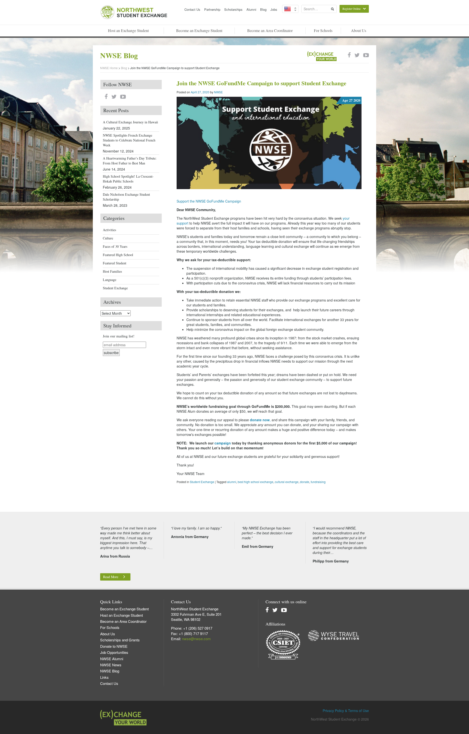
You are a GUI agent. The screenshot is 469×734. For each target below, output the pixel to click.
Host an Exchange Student (128, 30)
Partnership (212, 9)
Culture (108, 238)
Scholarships (233, 9)
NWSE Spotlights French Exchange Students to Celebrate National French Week (129, 140)
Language (109, 279)
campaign (223, 443)
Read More (110, 576)
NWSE (218, 92)
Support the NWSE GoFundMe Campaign (209, 201)
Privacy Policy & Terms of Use (346, 710)
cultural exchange (286, 482)
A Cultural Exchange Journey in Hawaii (130, 122)
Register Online (351, 9)
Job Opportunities (114, 652)
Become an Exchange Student (199, 30)
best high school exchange (255, 482)
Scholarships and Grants (120, 639)
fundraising (318, 482)
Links (104, 677)
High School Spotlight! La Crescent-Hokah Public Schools (128, 179)
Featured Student (114, 263)
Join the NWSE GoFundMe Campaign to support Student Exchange (261, 83)
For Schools (323, 30)
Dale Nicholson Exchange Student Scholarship (126, 197)
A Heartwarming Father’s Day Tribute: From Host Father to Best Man (130, 160)
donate (304, 482)
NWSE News (110, 664)
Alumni (251, 9)
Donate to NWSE (114, 646)
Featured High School (118, 254)
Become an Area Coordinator (270, 30)
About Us (358, 30)
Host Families (112, 271)
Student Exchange (202, 482)
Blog (263, 9)
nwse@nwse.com (196, 638)
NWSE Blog (109, 670)
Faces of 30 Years (115, 246)
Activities (109, 229)
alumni (231, 482)
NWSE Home (109, 68)
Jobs (273, 9)
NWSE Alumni (111, 658)
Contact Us (192, 9)
